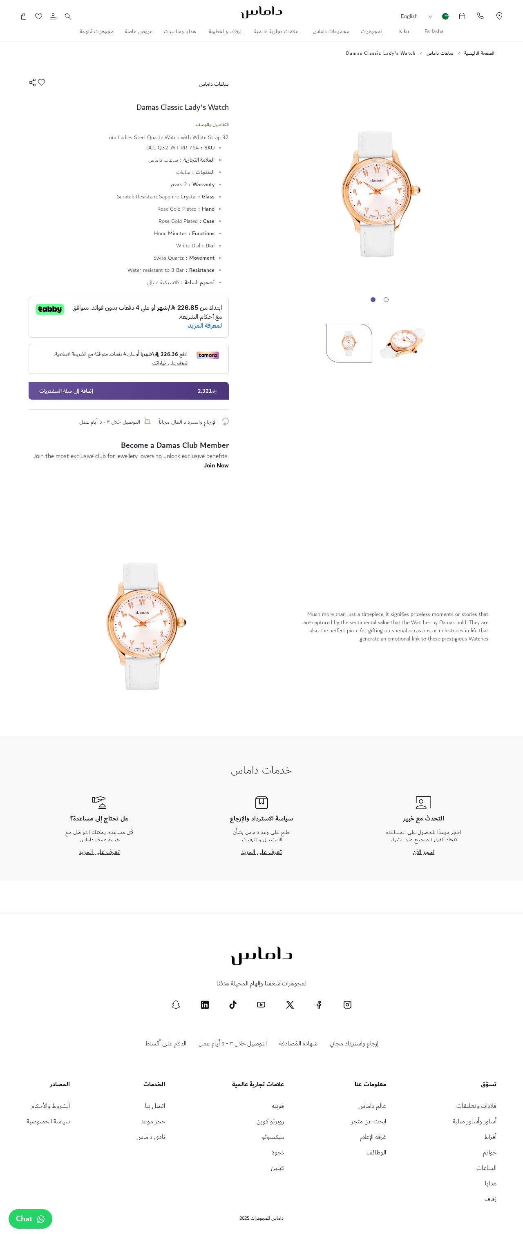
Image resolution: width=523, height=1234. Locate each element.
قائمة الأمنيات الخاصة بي (42, 16)
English (409, 16)
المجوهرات (372, 32)
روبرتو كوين (270, 1121)
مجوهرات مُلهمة (97, 32)
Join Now (216, 465)
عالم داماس (372, 1106)
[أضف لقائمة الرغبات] (40, 83)
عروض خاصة (138, 32)
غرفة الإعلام (373, 1137)
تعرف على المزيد (261, 852)
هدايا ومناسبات (180, 32)
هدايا (490, 1183)
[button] (432, 16)
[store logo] (261, 12)
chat (24, 1219)
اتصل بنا (155, 1106)
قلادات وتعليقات (476, 1106)
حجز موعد (153, 1121)
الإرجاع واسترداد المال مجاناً (188, 422)
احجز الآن (423, 852)
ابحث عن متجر (368, 1121)
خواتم (489, 1152)
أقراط (490, 1137)
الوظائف (376, 1152)
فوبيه (278, 1106)
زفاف (490, 1199)
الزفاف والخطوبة (226, 32)
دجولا (278, 1152)
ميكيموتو (273, 1137)
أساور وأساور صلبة (474, 1121)
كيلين (277, 1168)
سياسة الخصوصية (48, 1121)
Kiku (403, 32)
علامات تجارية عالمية (277, 32)
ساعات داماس (440, 53)
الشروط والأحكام (50, 1106)
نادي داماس (150, 1137)
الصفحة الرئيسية (479, 53)
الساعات (486, 1168)
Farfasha (433, 32)
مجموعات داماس (330, 32)
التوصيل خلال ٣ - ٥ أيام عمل (109, 422)
